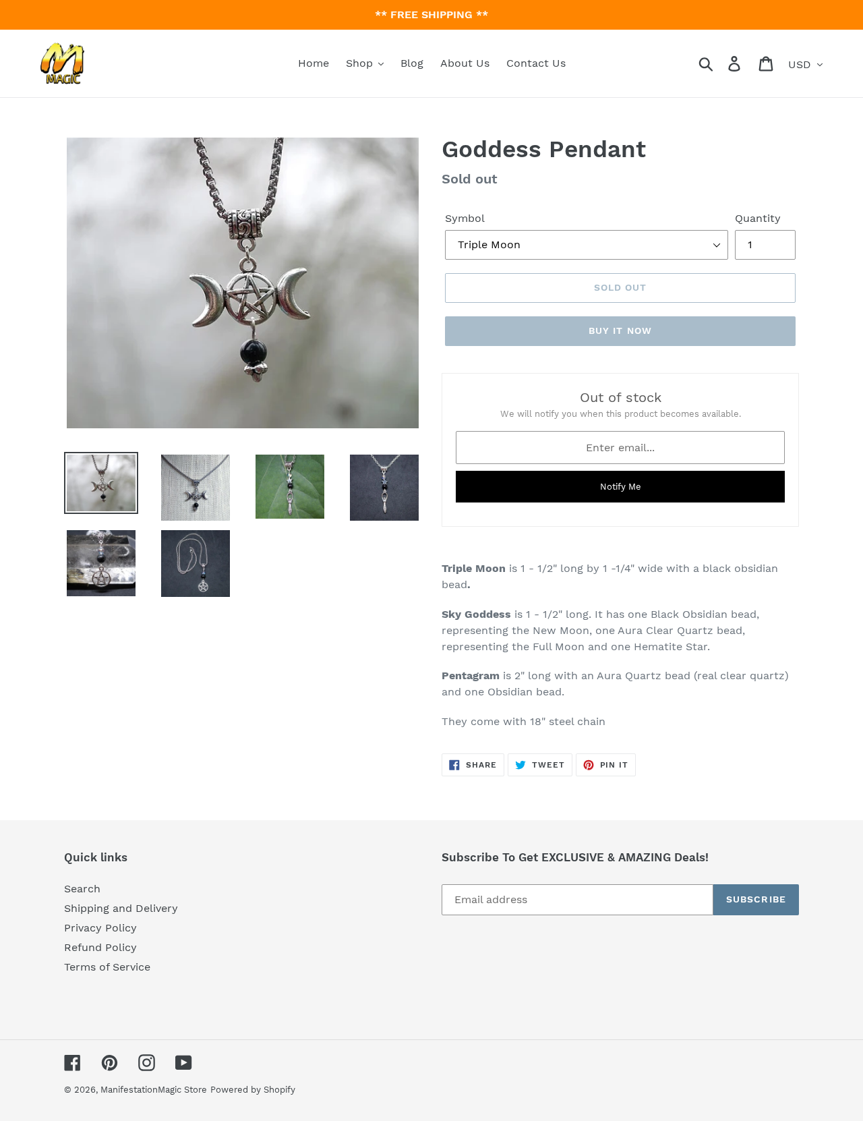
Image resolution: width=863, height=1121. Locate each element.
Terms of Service (107, 966)
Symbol (465, 218)
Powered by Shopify (252, 1090)
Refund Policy (100, 947)
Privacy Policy (100, 927)
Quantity (758, 218)
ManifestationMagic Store (153, 1090)
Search (82, 888)
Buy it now (620, 330)
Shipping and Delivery (121, 908)
